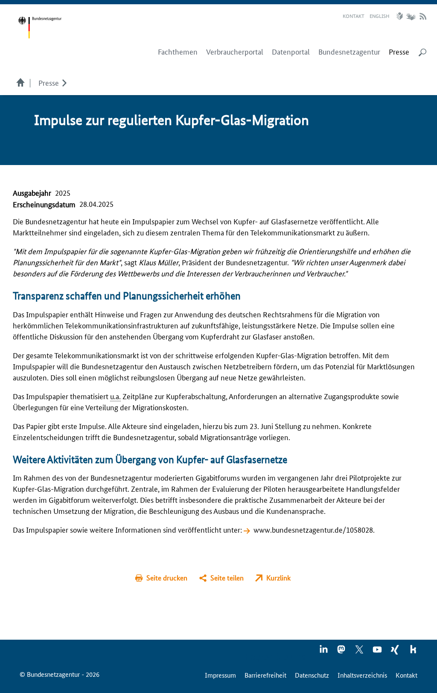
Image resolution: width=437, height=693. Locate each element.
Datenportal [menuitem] (291, 51)
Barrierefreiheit (265, 674)
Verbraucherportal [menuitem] (234, 51)
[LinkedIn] (324, 652)
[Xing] (396, 652)
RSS (423, 16)
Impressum (220, 674)
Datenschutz (312, 674)
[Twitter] (360, 652)
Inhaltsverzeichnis (362, 674)
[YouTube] (378, 652)
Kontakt (353, 16)
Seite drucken (166, 577)
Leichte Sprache (400, 16)
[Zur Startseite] (40, 27)
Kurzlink (278, 577)
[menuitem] (399, 51)
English (379, 16)
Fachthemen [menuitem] (178, 51)
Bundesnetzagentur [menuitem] (349, 51)
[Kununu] (413, 652)
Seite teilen (227, 577)
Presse (48, 82)
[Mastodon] (342, 652)
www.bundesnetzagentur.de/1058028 (313, 529)
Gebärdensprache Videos (411, 16)
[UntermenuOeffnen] (64, 82)
